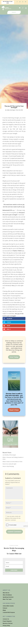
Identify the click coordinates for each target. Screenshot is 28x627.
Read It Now (14, 410)
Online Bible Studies (8, 606)
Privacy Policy (6, 625)
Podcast (5, 608)
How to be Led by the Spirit (9, 464)
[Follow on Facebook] (17, 2)
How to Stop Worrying (8, 466)
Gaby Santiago (11, 110)
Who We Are (6, 592)
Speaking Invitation (8, 597)
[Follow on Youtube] (25, 2)
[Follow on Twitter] (20, 2)
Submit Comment (14, 532)
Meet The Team (7, 599)
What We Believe (7, 595)
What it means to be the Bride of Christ (12, 461)
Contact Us (6, 619)
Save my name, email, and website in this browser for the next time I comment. (12, 518)
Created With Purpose (9, 612)
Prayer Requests (7, 621)
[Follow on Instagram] (23, 2)
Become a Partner (8, 623)
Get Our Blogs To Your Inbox (8, 2)
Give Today (14, 357)
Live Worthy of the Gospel (9, 455)
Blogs (4, 610)
